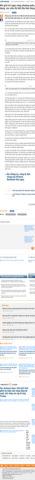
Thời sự (4, 310)
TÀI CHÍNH (28, 465)
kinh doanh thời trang (10, 214)
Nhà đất (4, 339)
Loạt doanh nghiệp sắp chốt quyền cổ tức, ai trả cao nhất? (8, 368)
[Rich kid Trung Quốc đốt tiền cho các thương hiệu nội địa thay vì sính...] (29, 228)
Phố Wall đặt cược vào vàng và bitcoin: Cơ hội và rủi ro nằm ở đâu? (28, 440)
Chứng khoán (22, 358)
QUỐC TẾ (22, 465)
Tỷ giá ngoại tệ (15, 455)
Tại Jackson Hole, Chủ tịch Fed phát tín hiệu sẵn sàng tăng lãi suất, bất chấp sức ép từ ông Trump (14, 392)
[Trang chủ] (1, 16)
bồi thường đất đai (22, 214)
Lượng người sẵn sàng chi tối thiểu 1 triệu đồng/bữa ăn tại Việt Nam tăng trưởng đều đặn (13, 281)
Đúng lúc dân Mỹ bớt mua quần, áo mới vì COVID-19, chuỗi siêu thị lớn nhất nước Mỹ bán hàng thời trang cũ (13, 292)
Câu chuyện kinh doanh (17, 1)
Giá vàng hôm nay (6, 455)
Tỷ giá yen (28, 455)
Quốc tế (20, 376)
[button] (32, 248)
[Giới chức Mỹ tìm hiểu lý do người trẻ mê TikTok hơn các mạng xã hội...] (29, 239)
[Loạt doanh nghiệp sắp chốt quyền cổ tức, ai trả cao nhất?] (9, 365)
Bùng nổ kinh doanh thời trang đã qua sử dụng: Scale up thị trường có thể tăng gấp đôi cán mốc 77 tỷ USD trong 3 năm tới (14, 286)
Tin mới (6, 306)
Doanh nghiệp (3, 358)
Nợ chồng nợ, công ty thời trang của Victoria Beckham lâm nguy (18, 177)
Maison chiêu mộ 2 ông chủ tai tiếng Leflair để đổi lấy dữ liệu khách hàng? (13, 296)
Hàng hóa (5, 318)
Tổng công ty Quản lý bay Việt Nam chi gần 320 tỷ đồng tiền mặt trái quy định (8, 353)
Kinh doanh (5, 2)
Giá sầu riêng (15, 458)
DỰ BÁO (11, 465)
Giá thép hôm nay (6, 458)
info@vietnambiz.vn (10, 477)
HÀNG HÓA (16, 465)
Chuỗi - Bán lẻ (30, 1)
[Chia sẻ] (1, 19)
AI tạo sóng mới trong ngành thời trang (12, 277)
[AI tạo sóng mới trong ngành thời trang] (13, 269)
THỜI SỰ (6, 465)
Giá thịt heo (21, 458)
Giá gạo (27, 458)
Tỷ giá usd (22, 455)
